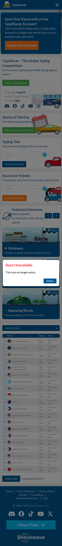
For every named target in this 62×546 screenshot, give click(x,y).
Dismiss (50, 281)
